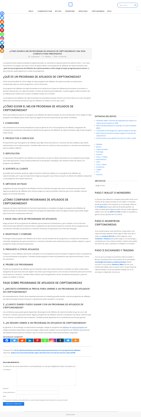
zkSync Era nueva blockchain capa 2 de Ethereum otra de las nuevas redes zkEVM (43, 353)
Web (4, 396)
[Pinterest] (37, 340)
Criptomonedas (102, 149)
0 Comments (62, 56)
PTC (97, 172)
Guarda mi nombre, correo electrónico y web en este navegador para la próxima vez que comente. (36, 400)
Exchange (99, 152)
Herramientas (101, 159)
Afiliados (48, 56)
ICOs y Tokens (101, 164)
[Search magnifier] (135, 5)
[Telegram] (68, 340)
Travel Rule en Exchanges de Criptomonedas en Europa (116, 131)
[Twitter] (14, 340)
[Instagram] (52, 340)
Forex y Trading (101, 157)
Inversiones (100, 167)
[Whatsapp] (45, 340)
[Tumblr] (60, 340)
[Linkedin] (29, 340)
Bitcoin (98, 147)
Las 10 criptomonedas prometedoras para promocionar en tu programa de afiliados (47, 350)
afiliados (65, 327)
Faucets (99, 154)
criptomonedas (78, 327)
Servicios (99, 175)
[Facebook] (6, 340)
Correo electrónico (9, 392)
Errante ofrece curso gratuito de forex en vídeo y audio (116, 138)
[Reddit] (22, 340)
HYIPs (98, 162)
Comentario (7, 369)
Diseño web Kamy (70, 414)
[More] (75, 340)
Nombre (6, 388)
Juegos (98, 169)
